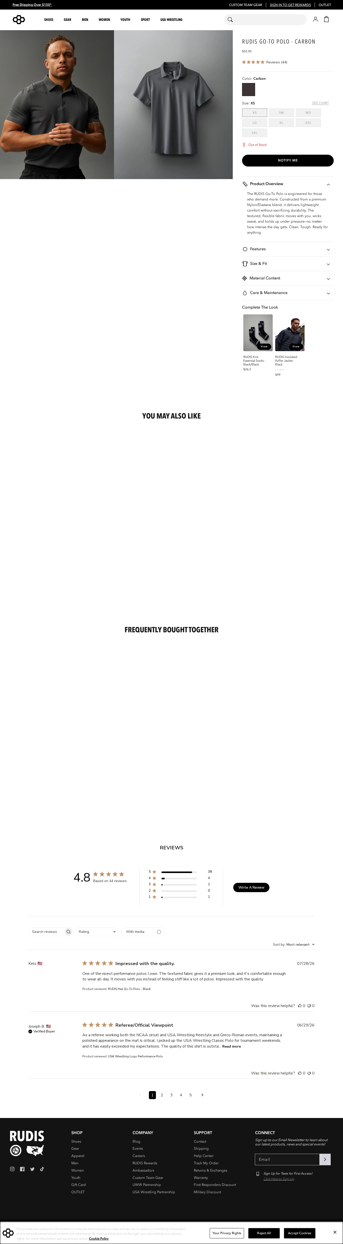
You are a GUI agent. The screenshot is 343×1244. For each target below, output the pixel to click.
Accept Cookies (299, 1233)
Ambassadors (143, 1170)
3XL (259, 133)
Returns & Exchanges (210, 1170)
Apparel (77, 1155)
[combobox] (265, 19)
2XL (313, 122)
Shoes (76, 1141)
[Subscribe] (324, 1159)
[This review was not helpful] (309, 1006)
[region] (171, 1233)
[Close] (334, 1232)
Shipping (201, 1148)
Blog (136, 1141)
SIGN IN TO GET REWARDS (290, 5)
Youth (75, 1177)
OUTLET (325, 5)
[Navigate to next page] (202, 1095)
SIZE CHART (320, 103)
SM (286, 112)
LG (260, 122)
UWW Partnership (147, 1184)
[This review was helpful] (300, 1006)
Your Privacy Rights (226, 1233)
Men (74, 1163)
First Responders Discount (215, 1184)
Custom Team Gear (148, 1177)
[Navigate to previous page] (140, 1095)
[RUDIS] (25, 19)
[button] (49, 19)
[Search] (233, 19)
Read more (231, 1046)
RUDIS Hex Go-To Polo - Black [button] (129, 989)
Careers (139, 1155)
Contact (200, 1141)
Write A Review (251, 887)
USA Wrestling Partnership (154, 1192)
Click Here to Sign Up (278, 1179)
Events (138, 1148)
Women (77, 1170)
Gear (75, 1148)
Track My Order (206, 1163)
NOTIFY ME (288, 160)
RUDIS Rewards (145, 1163)
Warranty (201, 1177)
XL (286, 122)
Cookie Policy (99, 1238)
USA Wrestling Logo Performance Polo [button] (135, 1056)
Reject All (264, 1233)
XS (260, 112)
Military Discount (207, 1192)
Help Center (203, 1155)
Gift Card (78, 1184)
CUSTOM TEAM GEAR (245, 5)
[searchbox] (46, 932)
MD (313, 112)
